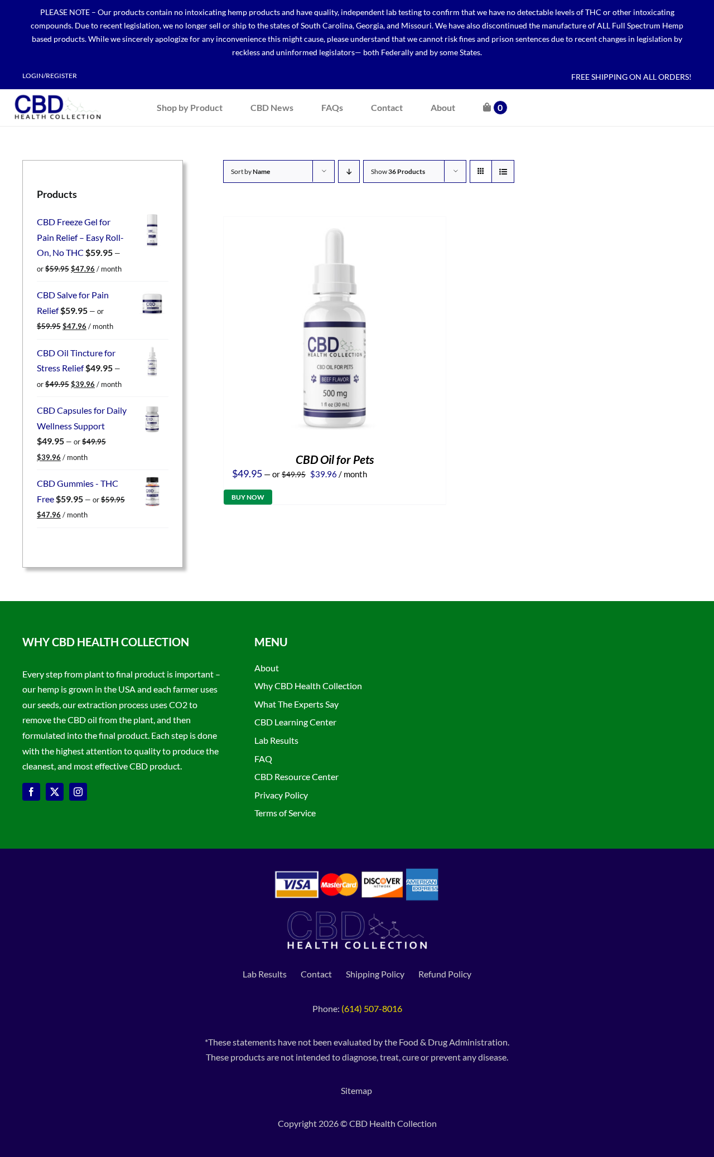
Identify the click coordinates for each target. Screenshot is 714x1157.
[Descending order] (349, 171)
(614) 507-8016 (371, 1008)
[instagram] (78, 792)
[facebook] (31, 792)
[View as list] (503, 171)
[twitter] (55, 792)
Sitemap (357, 1090)
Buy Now (247, 497)
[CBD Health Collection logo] (58, 93)
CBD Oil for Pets (335, 459)
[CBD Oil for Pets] (335, 224)
